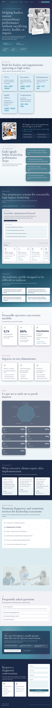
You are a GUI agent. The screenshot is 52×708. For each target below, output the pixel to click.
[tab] (26, 523)
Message (31, 679)
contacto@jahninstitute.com (39, 692)
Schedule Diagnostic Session (12, 650)
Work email (31, 670)
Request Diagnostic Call (7, 44)
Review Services (27, 650)
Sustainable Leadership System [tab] (27, 206)
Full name (31, 665)
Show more (7, 258)
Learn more (7, 562)
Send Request (39, 690)
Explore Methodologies (19, 44)
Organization (31, 675)
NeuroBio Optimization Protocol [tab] (10, 206)
